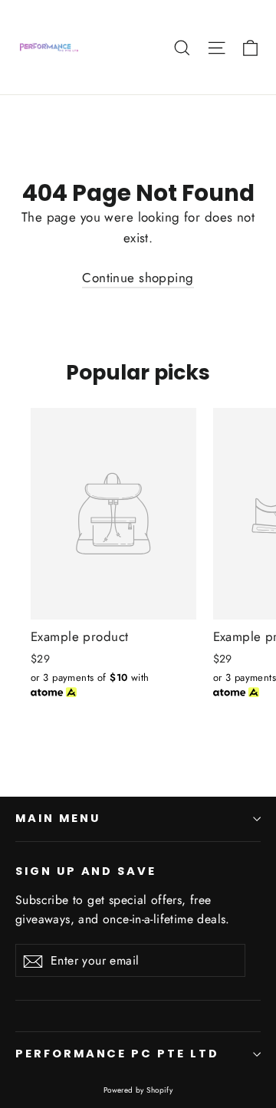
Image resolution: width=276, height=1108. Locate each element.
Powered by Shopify (138, 1090)
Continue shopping (137, 277)
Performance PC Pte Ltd (117, 1053)
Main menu (57, 818)
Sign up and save (85, 871)
